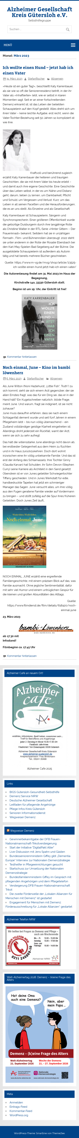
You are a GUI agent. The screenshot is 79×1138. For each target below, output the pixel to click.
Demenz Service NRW (24, 796)
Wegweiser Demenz (22, 817)
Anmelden (16, 1102)
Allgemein (57, 78)
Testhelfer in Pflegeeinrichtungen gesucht (36, 864)
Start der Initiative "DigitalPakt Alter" (32, 847)
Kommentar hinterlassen (22, 356)
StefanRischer (36, 78)
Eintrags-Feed (18, 1106)
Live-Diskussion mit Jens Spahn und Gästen (37, 851)
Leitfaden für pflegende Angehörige (32, 804)
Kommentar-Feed (21, 1111)
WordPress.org (19, 1115)
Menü (8, 45)
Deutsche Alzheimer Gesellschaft (31, 800)
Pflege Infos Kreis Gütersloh (27, 809)
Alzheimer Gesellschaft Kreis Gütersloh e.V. (39, 11)
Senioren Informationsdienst (27, 813)
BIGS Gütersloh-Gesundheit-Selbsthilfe (34, 792)
